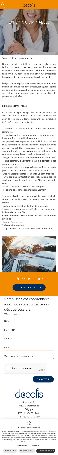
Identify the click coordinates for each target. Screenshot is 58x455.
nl (4, 5)
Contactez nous (29, 287)
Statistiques (35, 445)
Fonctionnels (23, 445)
